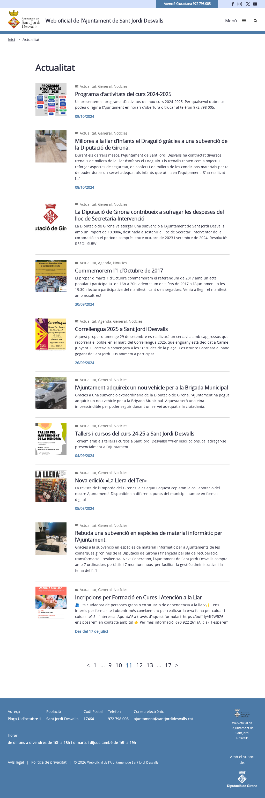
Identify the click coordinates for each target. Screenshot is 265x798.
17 (168, 665)
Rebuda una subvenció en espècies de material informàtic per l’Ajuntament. (148, 536)
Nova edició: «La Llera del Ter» (111, 480)
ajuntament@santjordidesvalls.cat (163, 718)
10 (118, 665)
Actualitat (88, 86)
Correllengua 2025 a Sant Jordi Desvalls (121, 329)
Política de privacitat (49, 762)
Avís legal (16, 762)
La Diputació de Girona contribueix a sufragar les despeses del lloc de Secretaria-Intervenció (149, 215)
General (105, 86)
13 (149, 665)
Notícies (121, 86)
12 (139, 665)
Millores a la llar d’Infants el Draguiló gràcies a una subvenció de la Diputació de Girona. (151, 144)
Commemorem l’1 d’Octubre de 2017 (119, 270)
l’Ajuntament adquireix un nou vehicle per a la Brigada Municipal (151, 387)
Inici (11, 39)
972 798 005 (118, 718)
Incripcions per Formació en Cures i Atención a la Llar (138, 597)
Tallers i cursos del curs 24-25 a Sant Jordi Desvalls (135, 433)
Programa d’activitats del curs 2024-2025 (123, 94)
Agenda (104, 262)
